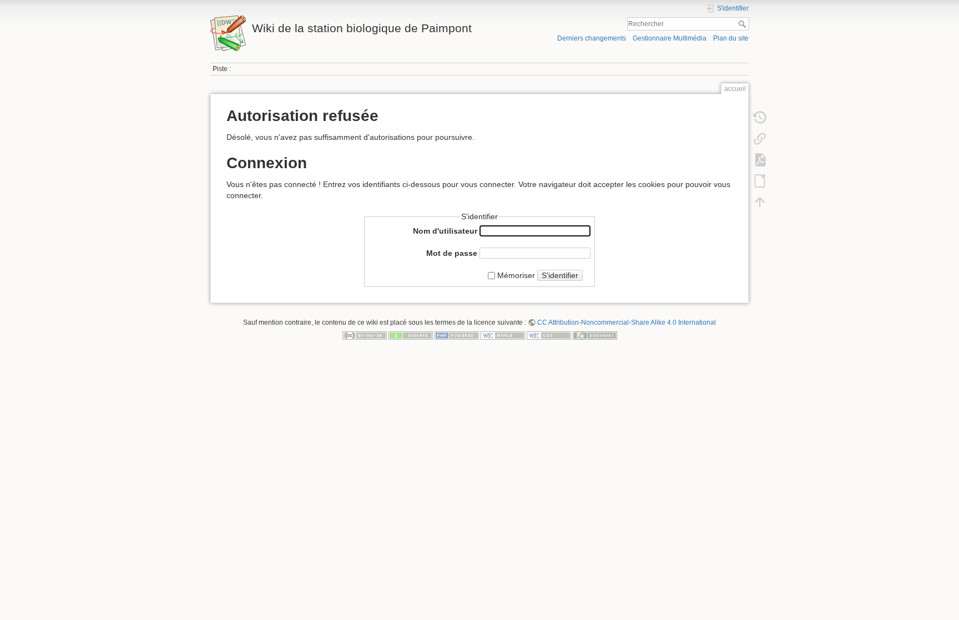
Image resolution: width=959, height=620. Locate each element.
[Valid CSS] (549, 335)
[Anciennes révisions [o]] (760, 117)
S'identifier (560, 275)
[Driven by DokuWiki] (595, 335)
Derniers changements (591, 38)
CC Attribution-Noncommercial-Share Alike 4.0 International (626, 322)
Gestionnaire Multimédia (669, 38)
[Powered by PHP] (457, 335)
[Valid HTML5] (503, 335)
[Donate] (410, 335)
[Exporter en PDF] (760, 159)
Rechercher (743, 24)
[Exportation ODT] (760, 180)
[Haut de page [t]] (760, 202)
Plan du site (731, 38)
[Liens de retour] (760, 138)
